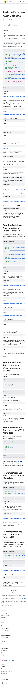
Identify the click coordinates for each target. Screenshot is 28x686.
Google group (4, 648)
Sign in (24, 1)
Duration (17, 65)
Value (9, 397)
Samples (3, 617)
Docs (4, 6)
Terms (2, 679)
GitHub (2, 622)
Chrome (3, 666)
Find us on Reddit (5, 630)
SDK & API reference (5, 615)
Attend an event (5, 637)
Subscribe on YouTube (6, 635)
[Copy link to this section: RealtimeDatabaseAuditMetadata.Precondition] (17, 537)
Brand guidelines (5, 652)
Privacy (6, 679)
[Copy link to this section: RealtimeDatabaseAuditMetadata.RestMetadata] (14, 478)
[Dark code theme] (24, 53)
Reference (9, 6)
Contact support (5, 643)
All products (4, 673)
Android (3, 664)
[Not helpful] (14, 9)
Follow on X (3, 633)
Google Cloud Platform (6, 671)
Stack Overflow (4, 646)
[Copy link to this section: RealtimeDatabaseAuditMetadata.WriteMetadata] (14, 433)
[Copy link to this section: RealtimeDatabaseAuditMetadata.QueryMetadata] (21, 231)
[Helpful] (12, 9)
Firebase (3, 668)
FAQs (2, 655)
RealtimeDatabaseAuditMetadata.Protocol (14, 114)
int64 (22, 83)
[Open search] (18, 2)
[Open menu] (2, 1)
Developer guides (5, 613)
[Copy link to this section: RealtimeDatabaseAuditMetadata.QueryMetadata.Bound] (11, 371)
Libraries (3, 619)
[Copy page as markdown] (9, 19)
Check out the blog (5, 628)
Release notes (4, 650)
